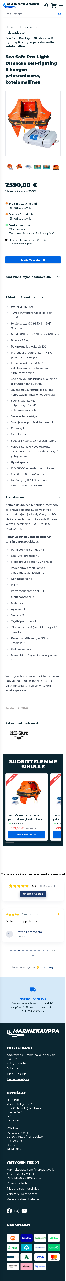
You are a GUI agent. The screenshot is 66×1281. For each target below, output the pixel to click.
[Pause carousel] (33, 955)
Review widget (22, 967)
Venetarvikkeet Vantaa (22, 1194)
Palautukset (15, 1068)
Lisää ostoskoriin (33, 259)
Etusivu (10, 27)
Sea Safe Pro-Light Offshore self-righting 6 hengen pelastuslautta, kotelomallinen (29, 42)
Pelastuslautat (15, 32)
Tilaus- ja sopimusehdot (23, 1188)
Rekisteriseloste (17, 1183)
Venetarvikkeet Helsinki (23, 1199)
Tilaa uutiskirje (16, 1074)
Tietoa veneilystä (18, 1079)
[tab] (11, 950)
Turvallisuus (28, 27)
